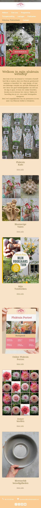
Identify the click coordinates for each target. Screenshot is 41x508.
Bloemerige (20, 224)
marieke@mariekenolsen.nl (29, 499)
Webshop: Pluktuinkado (11, 20)
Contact (26, 20)
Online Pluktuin (21, 357)
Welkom (5, 12)
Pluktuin (20, 162)
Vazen (20, 227)
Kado (20, 164)
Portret (20, 359)
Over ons (14, 12)
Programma (25, 12)
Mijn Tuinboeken (21, 287)
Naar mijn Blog (20, 52)
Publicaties (31, 16)
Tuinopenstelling (8, 16)
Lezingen (21, 16)
